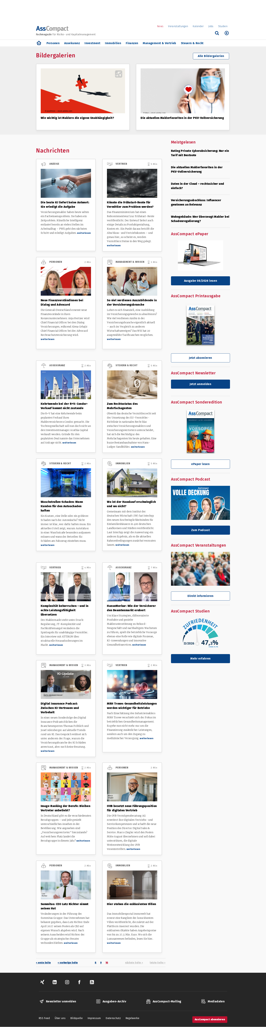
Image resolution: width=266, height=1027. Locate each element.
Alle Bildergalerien (211, 56)
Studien (222, 26)
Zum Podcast (200, 530)
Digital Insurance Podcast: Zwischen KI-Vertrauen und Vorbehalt (60, 708)
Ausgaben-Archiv (114, 1001)
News (160, 26)
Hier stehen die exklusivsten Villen (131, 904)
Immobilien (113, 43)
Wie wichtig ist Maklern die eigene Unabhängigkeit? (77, 118)
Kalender (198, 26)
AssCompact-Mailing (167, 1001)
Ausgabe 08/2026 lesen (200, 280)
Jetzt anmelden (200, 384)
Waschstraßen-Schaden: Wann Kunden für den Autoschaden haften (62, 506)
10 (107, 962)
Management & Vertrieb (159, 43)
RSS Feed (44, 1018)
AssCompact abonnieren (210, 1019)
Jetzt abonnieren (200, 358)
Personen (53, 43)
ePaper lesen (200, 464)
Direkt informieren (200, 596)
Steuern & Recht (192, 43)
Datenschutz (113, 1018)
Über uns (60, 1018)
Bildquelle (76, 1018)
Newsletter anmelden (61, 1001)
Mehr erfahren (200, 658)
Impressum (94, 1018)
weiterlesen (84, 233)
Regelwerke (133, 1018)
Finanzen (132, 43)
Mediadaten (216, 1001)
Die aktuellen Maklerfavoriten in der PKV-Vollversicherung (182, 118)
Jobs (210, 26)
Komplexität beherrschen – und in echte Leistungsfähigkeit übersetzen (64, 610)
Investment (92, 43)
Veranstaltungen (178, 26)
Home (39, 43)
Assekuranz (72, 43)
